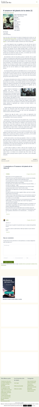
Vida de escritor (30, 391)
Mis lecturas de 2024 (5, 401)
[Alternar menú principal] (37, 2)
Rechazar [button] (29, 405)
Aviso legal (16, 383)
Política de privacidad (18, 385)
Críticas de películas (31, 382)
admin (7, 220)
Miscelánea (29, 388)
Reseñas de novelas (31, 389)
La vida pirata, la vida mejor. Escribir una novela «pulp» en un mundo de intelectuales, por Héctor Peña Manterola (6, 391)
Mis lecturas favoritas (31, 386)
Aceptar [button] (25, 405)
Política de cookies (18, 388)
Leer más (33, 405)
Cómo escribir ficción (31, 381)
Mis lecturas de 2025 (5, 386)
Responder (8, 214)
